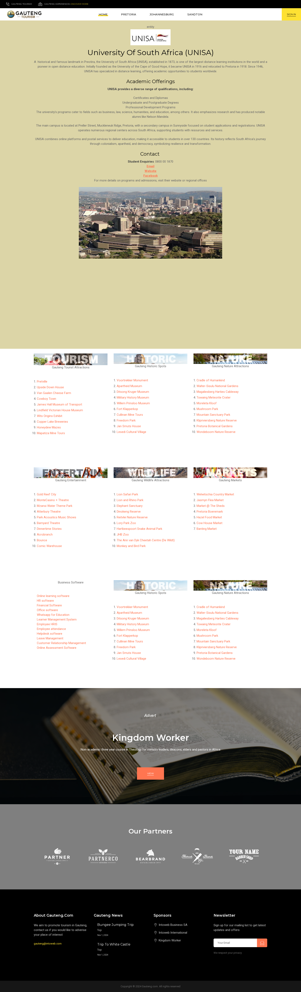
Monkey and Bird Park (131, 546)
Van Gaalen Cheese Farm (54, 393)
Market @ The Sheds (211, 506)
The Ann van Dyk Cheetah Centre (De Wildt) (146, 540)
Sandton (194, 14)
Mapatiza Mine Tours (51, 433)
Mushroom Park (207, 409)
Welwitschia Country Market (215, 494)
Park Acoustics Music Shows (56, 517)
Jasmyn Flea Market (210, 500)
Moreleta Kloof (207, 403)
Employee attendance (51, 629)
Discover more (79, 4)
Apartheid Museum (129, 386)
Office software (47, 610)
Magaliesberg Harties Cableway (218, 392)
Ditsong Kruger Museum (133, 392)
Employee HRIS (47, 624)
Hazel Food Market (209, 517)
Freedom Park (126, 420)
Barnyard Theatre (48, 523)
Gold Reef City (46, 494)
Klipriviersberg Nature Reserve (217, 420)
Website (150, 171)
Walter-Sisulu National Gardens (217, 386)
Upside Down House (50, 387)
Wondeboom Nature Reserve (216, 432)
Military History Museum (133, 397)
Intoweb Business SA (173, 925)
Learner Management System (57, 619)
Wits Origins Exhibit (49, 416)
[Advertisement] (150, 293)
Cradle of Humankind (211, 380)
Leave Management (50, 638)
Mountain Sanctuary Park (213, 415)
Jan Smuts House (129, 426)
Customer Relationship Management (61, 643)
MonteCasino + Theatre (53, 500)
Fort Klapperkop (127, 409)
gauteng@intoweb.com (48, 943)
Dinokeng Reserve (129, 511)
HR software (45, 600)
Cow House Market (209, 523)
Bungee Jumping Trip (115, 925)
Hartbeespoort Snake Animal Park (139, 529)
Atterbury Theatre (49, 511)
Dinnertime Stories (49, 529)
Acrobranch (45, 534)
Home (103, 14)
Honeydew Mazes (49, 427)
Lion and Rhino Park (130, 500)
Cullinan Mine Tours (130, 415)
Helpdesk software (49, 633)
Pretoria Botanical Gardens (215, 426)
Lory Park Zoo (126, 523)
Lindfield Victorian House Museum (60, 410)
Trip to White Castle (113, 944)
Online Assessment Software (56, 648)
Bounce (42, 540)
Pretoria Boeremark (210, 511)
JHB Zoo (123, 534)
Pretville (42, 381)
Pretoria (128, 14)
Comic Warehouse (49, 546)
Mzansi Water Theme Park (54, 506)
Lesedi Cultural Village (131, 432)
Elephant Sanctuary (130, 506)
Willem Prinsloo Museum (133, 403)
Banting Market (207, 529)
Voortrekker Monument (132, 380)
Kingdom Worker (170, 940)
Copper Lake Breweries (52, 422)
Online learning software (53, 596)
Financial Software (49, 605)
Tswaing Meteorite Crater (214, 397)
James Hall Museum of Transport (59, 404)
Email (150, 166)
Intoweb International (173, 932)
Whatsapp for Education (53, 615)
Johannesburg (162, 14)
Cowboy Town (46, 399)
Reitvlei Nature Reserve (132, 517)
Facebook (150, 176)
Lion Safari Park (127, 494)
